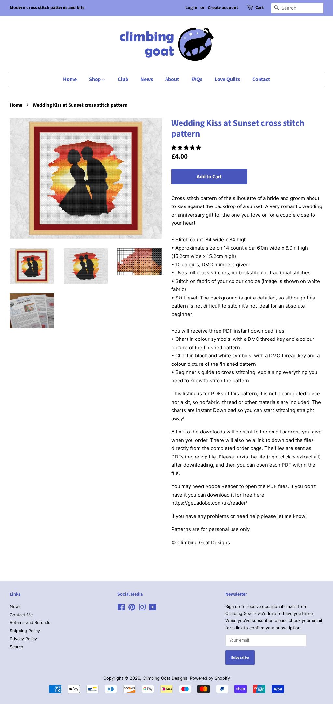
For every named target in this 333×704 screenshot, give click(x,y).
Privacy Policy (23, 638)
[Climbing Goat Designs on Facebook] (121, 608)
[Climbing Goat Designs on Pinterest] (131, 608)
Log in (191, 8)
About (172, 79)
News (146, 79)
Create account (223, 8)
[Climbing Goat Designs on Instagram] (142, 608)
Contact (261, 79)
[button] (186, 147)
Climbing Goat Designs (165, 678)
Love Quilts (227, 79)
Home (70, 79)
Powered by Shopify (210, 678)
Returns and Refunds (30, 622)
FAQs (196, 79)
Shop (95, 79)
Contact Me (21, 614)
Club (123, 79)
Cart (259, 8)
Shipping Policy (25, 630)
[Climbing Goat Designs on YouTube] (152, 608)
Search (16, 646)
